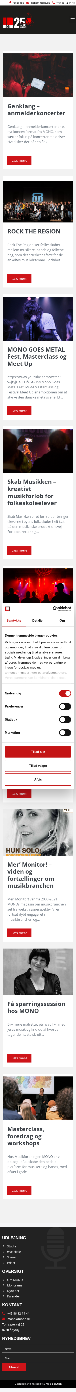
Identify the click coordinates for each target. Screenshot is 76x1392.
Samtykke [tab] (14, 620)
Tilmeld (14, 1367)
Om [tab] (62, 620)
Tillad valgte (38, 765)
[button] (72, 19)
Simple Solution (52, 1383)
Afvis (38, 779)
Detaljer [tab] (38, 620)
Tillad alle (38, 752)
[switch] (65, 706)
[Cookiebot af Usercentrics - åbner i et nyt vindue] (53, 609)
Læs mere (19, 160)
